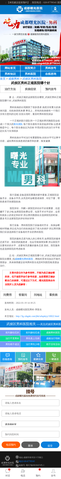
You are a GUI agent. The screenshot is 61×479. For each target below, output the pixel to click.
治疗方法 (10, 89)
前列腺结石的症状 (12, 333)
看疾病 (53, 294)
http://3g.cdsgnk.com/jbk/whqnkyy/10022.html (37, 316)
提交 (50, 445)
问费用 (7, 294)
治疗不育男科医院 (12, 339)
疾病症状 (30, 89)
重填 (30, 445)
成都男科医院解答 (53, 333)
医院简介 (30, 68)
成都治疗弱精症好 (53, 339)
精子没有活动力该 (53, 345)
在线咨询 (50, 73)
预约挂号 (50, 89)
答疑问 (23, 294)
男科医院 (30, 73)
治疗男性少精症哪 (33, 345)
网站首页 (10, 68)
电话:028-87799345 (27, 461)
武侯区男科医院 (32, 78)
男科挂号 (50, 68)
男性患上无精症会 (33, 339)
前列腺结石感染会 (33, 333)
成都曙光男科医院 (24, 259)
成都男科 (14, 78)
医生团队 (18, 124)
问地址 (38, 294)
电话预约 (11, 444)
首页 (3, 78)
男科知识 (10, 73)
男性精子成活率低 (12, 345)
